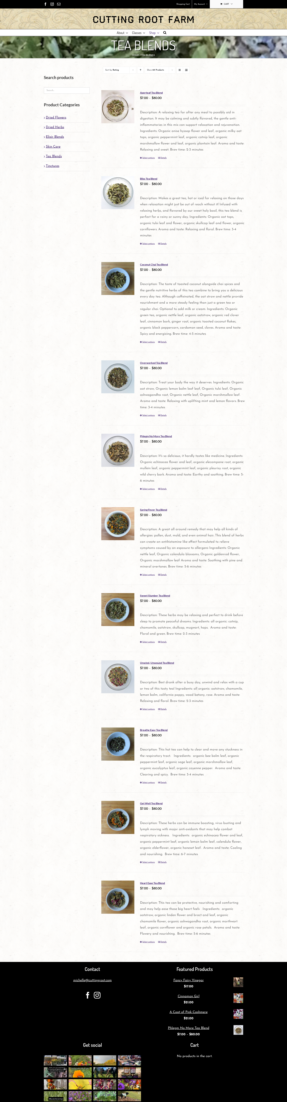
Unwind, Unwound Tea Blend (157, 662)
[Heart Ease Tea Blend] (117, 897)
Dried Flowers (56, 117)
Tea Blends (54, 156)
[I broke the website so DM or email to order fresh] (55, 1096)
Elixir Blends (55, 137)
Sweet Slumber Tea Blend (155, 595)
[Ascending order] (140, 70)
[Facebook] (87, 995)
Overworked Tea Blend (154, 362)
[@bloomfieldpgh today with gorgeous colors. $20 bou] (129, 1084)
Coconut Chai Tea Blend (154, 264)
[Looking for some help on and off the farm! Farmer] (80, 1060)
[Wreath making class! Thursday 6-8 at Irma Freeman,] (55, 1084)
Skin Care (53, 146)
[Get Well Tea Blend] (117, 817)
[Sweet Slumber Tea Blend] (117, 609)
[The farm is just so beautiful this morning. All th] (80, 1096)
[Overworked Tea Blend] (117, 376)
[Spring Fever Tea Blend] (117, 523)
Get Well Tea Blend (151, 803)
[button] (164, 32)
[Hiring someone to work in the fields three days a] (104, 1060)
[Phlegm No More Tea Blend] (117, 450)
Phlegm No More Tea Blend (156, 436)
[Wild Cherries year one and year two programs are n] (80, 1084)
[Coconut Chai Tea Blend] (117, 278)
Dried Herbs (55, 127)
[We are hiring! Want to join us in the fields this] (104, 1072)
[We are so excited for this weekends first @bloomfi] (104, 1096)
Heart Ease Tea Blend (152, 883)
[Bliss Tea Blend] (117, 192)
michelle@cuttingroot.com (92, 980)
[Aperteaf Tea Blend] (117, 106)
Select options (148, 158)
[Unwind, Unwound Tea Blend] (117, 676)
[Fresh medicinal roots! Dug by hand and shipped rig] (55, 1072)
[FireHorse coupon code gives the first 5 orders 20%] (80, 1072)
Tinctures (52, 166)
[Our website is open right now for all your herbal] (129, 1072)
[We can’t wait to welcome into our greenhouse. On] (129, 1060)
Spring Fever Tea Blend (153, 509)
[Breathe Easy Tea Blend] (117, 744)
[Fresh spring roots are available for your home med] (129, 1096)
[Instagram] (97, 995)
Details (163, 158)
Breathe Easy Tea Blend (154, 730)
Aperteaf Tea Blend (151, 92)
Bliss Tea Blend (148, 178)
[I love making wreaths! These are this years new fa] (104, 1084)
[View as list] (186, 70)
